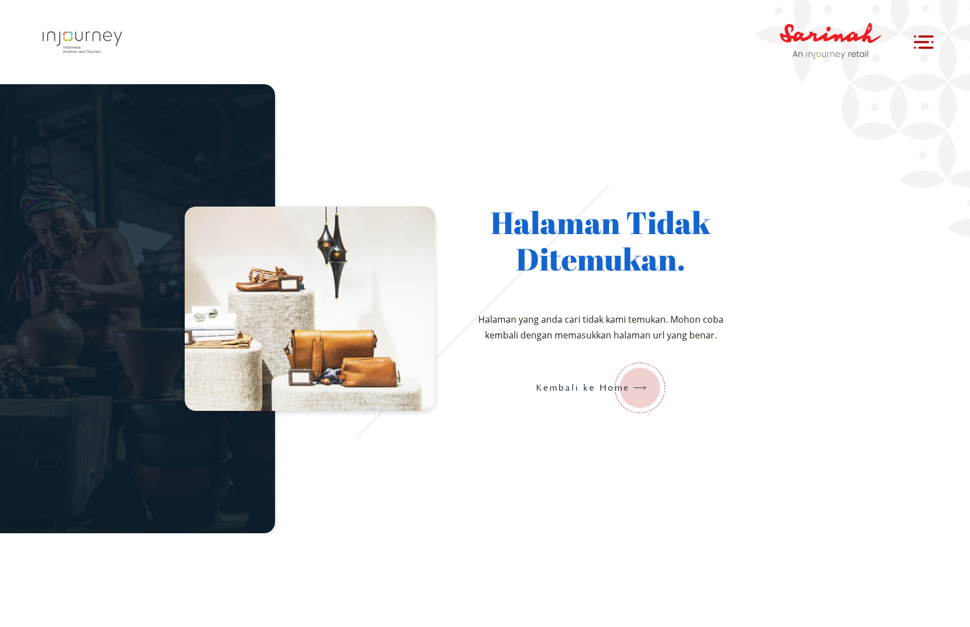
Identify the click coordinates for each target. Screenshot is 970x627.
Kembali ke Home (583, 388)
